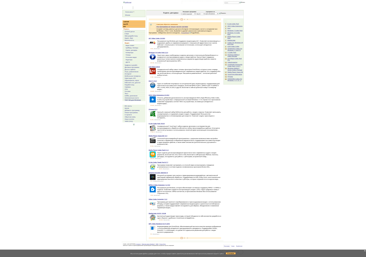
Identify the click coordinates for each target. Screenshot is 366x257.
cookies (151, 254)
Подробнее (185, 33)
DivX (228, 28)
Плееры (128, 55)
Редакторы (129, 60)
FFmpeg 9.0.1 (153, 109)
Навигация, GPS (130, 78)
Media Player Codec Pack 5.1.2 (159, 150)
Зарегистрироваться (198, 2)
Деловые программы (132, 67)
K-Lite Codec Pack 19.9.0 (157, 123)
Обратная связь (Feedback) (148, 244)
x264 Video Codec (233, 46)
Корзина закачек (129, 11)
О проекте (128, 115)
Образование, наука (132, 80)
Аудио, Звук (129, 38)
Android (126, 21)
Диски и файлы (130, 69)
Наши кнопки (129, 119)
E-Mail (127, 34)
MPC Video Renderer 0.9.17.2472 (159, 224)
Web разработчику (131, 36)
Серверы (128, 87)
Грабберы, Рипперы (132, 48)
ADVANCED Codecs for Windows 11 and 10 (235, 49)
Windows (126, 29)
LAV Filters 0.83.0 (154, 67)
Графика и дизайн (131, 65)
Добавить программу (132, 110)
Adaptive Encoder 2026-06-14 (158, 173)
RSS (214, 2)
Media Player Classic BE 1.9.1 (158, 136)
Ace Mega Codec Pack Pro (235, 59)
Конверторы (129, 52)
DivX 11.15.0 (153, 81)
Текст (126, 93)
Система (127, 91)
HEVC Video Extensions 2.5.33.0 (159, 95)
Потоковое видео (131, 57)
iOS (124, 26)
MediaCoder (231, 40)
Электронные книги (132, 98)
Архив (127, 108)
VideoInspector (232, 62)
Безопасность (129, 40)
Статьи (138, 8)
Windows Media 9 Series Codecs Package (235, 69)
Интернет (128, 74)
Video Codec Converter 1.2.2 (158, 199)
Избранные (127, 14)
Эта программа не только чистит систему (172, 27)
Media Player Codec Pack (233, 37)
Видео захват (130, 45)
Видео (127, 43)
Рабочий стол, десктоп (132, 82)
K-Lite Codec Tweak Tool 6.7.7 (158, 162)
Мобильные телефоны (133, 76)
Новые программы (131, 112)
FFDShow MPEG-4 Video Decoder (233, 55)
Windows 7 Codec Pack (235, 30)
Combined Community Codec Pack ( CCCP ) (235, 65)
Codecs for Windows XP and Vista (235, 43)
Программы (128, 8)
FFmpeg (230, 76)
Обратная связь (130, 117)
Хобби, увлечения (131, 96)
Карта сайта (208, 2)
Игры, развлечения (131, 72)
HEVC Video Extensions (234, 26)
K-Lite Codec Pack (233, 24)
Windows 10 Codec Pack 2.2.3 (158, 52)
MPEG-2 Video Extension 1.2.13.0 (159, 185)
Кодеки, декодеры (131, 50)
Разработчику (129, 85)
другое (128, 62)
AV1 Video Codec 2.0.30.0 (157, 38)
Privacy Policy (163, 244)
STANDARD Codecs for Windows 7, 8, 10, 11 (235, 79)
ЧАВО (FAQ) (129, 121)
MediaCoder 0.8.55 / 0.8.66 (157, 213)
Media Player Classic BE (235, 72)
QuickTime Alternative (235, 74)
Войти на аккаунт (188, 2)
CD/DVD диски (130, 31)
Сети (126, 89)
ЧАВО (157, 244)
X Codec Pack (232, 52)
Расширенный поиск (230, 4)
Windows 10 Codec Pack (233, 33)
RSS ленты (128, 106)
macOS (125, 24)
